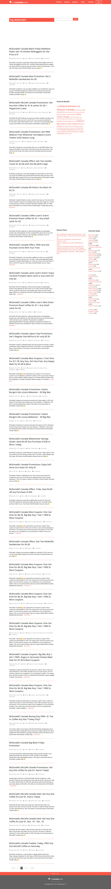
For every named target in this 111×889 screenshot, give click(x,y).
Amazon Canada (65, 109)
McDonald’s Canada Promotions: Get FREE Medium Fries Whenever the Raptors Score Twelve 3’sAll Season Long (30, 134)
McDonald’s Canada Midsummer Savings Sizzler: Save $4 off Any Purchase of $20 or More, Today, (29, 441)
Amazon (63, 106)
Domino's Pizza (65, 119)
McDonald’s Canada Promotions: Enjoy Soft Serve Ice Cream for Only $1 (30, 466)
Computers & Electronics (95, 247)
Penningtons (60, 128)
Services (90, 266)
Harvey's (74, 121)
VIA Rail (63, 131)
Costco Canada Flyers (74, 117)
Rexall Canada (66, 128)
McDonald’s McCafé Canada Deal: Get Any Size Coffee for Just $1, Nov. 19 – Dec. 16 (31, 820)
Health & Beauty (92, 254)
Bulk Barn (59, 114)
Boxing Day (91, 236)
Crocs (80, 117)
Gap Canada (79, 119)
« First (13, 868)
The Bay (76, 129)
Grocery (90, 252)
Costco (78, 114)
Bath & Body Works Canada (72, 112)
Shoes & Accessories (94, 267)
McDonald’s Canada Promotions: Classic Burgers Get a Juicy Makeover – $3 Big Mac (30, 391)
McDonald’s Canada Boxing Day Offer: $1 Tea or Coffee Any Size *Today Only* (31, 718)
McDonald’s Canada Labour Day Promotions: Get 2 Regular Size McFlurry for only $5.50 (31, 335)
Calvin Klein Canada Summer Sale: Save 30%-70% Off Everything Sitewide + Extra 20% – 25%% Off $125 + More (71, 251)
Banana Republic (78, 110)
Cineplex (72, 114)
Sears (78, 128)
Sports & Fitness (92, 271)
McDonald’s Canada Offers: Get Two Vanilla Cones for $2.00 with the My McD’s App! (30, 162)
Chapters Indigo (66, 114)
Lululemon (67, 126)
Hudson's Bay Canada (69, 124)
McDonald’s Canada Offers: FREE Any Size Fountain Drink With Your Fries (29, 246)
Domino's (59, 119)
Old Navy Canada (78, 126)
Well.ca (63, 133)
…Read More (19, 294)
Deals (31, 58)
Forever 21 (71, 118)
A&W (58, 106)
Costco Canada (63, 117)
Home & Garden (92, 255)
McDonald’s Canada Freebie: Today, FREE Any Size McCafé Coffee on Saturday (31, 844)
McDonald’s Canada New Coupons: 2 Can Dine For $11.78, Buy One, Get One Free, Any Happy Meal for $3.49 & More (31, 361)
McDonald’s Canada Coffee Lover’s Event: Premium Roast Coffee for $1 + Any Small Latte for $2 (29, 218)
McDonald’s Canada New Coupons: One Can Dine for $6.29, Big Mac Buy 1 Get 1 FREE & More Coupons (30, 515)
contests (66, 2)
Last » (32, 868)
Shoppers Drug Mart (67, 130)
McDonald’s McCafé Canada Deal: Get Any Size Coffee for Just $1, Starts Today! (31, 795)
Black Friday (91, 235)
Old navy (72, 126)
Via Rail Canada (70, 131)
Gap (75, 118)
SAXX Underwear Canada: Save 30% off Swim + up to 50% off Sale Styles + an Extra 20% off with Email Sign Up (71, 235)
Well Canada (69, 133)
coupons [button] (75, 2)
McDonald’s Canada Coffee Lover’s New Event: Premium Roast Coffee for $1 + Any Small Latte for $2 (31, 305)
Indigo (63, 126)
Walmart (77, 131)
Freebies (35, 141)
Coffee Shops (33, 112)
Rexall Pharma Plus (73, 128)
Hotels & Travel (92, 257)
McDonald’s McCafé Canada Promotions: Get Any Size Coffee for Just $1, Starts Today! (31, 769)
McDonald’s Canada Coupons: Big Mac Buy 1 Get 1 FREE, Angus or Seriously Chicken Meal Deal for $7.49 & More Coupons (30, 657)
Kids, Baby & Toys (42, 368)
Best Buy (82, 112)
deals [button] (83, 2)
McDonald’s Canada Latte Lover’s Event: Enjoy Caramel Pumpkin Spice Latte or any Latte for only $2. (31, 275)
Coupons (32, 83)
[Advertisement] (55, 12)
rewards (90, 2)
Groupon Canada (66, 121)
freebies (59, 2)
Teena (26, 58)
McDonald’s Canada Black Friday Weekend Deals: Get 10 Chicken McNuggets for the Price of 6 (29, 51)
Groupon (59, 121)
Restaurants (37, 58)
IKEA (79, 124)
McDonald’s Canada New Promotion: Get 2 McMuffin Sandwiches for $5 (30, 78)
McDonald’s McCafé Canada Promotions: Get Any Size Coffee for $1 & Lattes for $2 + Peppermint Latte (31, 105)
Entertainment (92, 250)
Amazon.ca (74, 106)
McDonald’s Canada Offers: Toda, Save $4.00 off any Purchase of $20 (30, 490)
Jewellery (90, 259)
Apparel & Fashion (93, 242)
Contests (90, 238)
